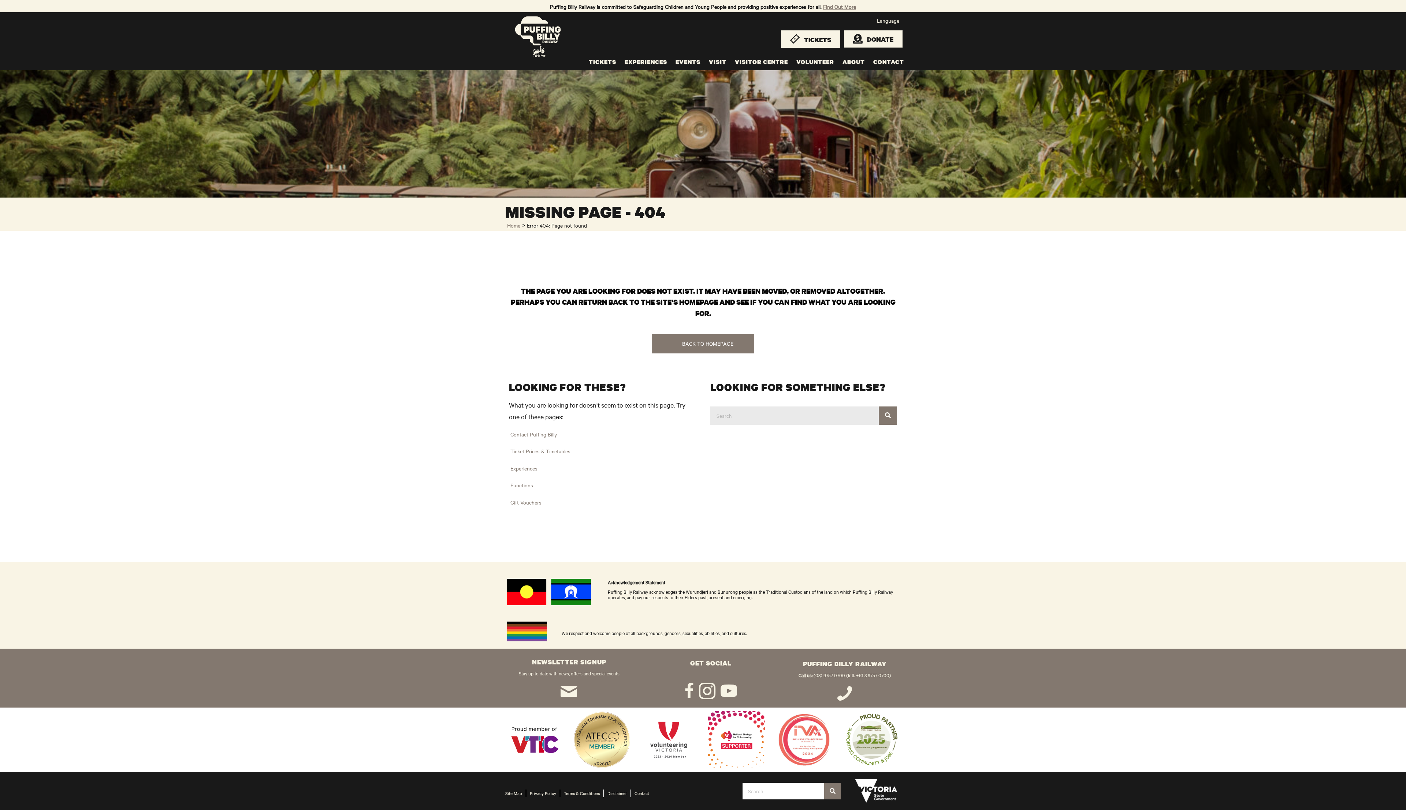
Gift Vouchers (526, 502)
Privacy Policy (543, 793)
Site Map (513, 793)
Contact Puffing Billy (533, 434)
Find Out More (839, 6)
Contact (642, 793)
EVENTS (688, 62)
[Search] (888, 415)
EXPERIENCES (646, 62)
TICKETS (602, 62)
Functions (521, 485)
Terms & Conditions (582, 793)
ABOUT (854, 62)
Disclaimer (617, 793)
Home (513, 225)
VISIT (717, 62)
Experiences (524, 468)
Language (888, 20)
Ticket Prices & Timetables (540, 451)
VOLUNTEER (815, 62)
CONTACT (888, 62)
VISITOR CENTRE (761, 62)
